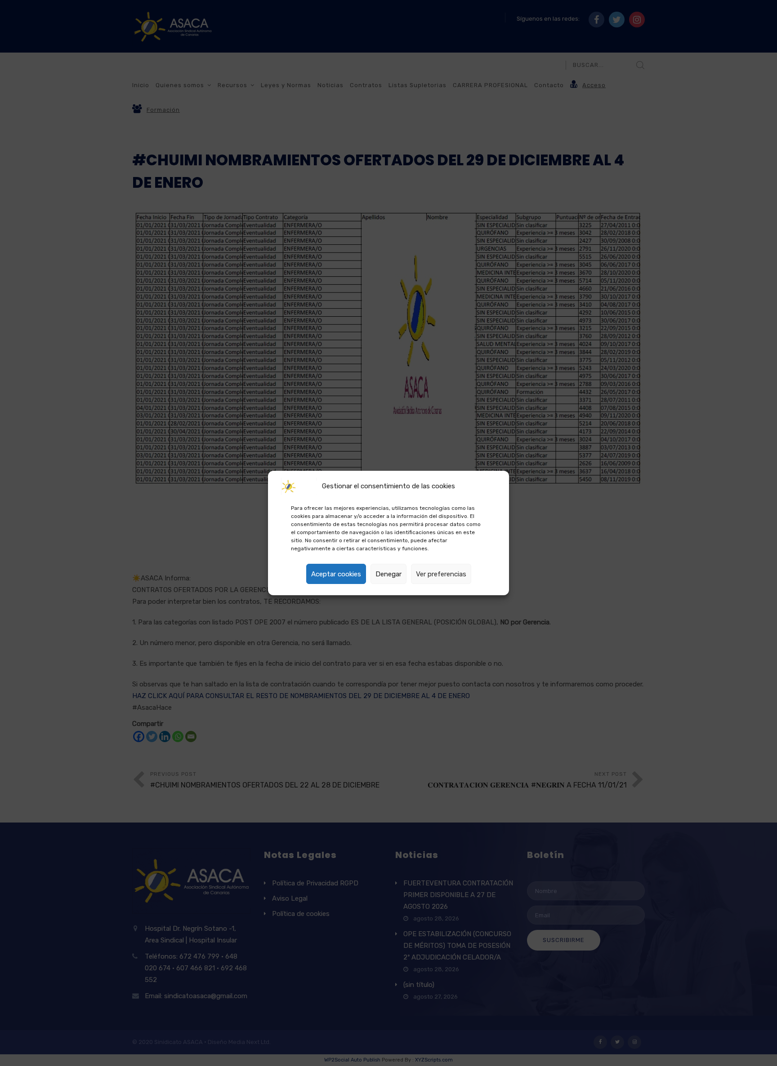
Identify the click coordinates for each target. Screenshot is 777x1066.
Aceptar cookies (336, 574)
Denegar (388, 574)
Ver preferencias (441, 574)
